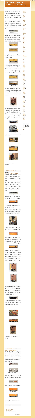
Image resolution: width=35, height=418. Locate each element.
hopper (23, 30)
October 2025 (24, 67)
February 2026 (24, 65)
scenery (23, 46)
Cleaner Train (24, 21)
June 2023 (23, 83)
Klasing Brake (24, 32)
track (23, 54)
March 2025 (23, 71)
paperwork (24, 37)
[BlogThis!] (15, 170)
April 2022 (23, 91)
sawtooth (23, 45)
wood (23, 59)
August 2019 (24, 109)
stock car (23, 50)
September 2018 (24, 115)
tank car (23, 52)
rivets (23, 42)
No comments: (13, 170)
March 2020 (23, 105)
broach (23, 17)
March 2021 (23, 98)
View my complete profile (24, 127)
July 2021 (23, 96)
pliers (23, 38)
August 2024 (24, 75)
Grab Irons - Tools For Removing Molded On (11, 350)
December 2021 (24, 93)
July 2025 (23, 69)
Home (23, 129)
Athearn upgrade (24, 12)
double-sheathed (24, 24)
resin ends (24, 41)
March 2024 (23, 78)
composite (24, 23)
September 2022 (24, 88)
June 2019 (23, 110)
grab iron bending (24, 28)
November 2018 (24, 114)
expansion (24, 25)
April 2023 (23, 84)
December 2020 (24, 100)
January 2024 (24, 79)
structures (24, 51)
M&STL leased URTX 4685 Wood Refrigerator (11, 173)
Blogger (19, 414)
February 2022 (24, 92)
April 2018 (23, 118)
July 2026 (23, 62)
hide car (23, 29)
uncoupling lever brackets (25, 56)
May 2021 (23, 97)
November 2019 (24, 107)
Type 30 (23, 55)
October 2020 (24, 101)
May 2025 (23, 70)
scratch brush (24, 47)
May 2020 (23, 104)
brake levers (24, 16)
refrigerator (24, 39)
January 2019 (24, 113)
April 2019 (23, 111)
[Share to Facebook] (16, 170)
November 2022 (24, 87)
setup (23, 48)
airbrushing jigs (24, 11)
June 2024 (23, 76)
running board (24, 43)
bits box (23, 15)
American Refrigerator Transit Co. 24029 (9, 410)
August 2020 (24, 102)
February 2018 (24, 119)
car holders (24, 19)
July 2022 (23, 89)
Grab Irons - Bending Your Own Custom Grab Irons (9, 409)
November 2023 (24, 80)
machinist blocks (24, 33)
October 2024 (24, 74)
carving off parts (24, 20)
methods (23, 34)
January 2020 (24, 106)
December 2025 (24, 66)
